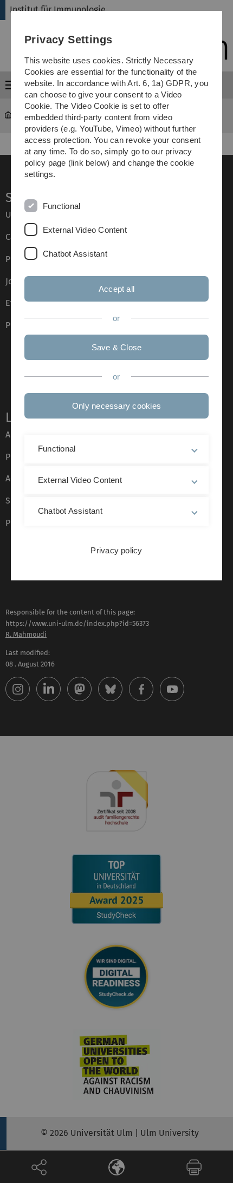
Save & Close (117, 347)
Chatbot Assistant (75, 253)
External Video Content (85, 229)
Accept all (116, 288)
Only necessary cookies (116, 405)
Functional (61, 206)
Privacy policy (116, 550)
